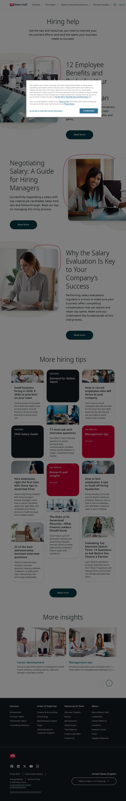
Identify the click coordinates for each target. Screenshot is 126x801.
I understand (88, 111)
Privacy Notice (69, 104)
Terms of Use (64, 102)
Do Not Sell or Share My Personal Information (72, 97)
